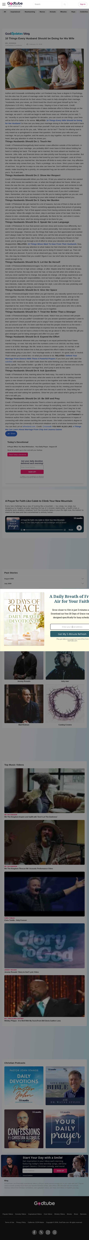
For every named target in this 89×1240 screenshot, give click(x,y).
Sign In (82, 4)
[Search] (65, 4)
